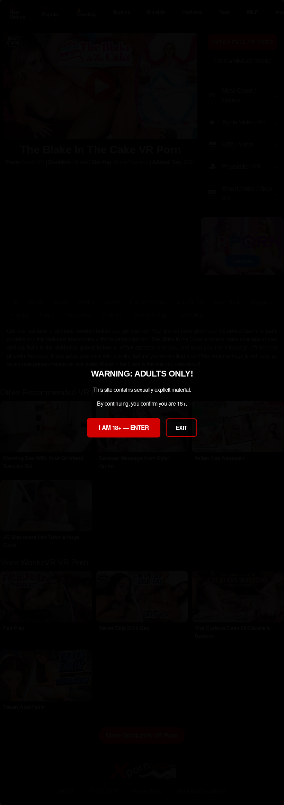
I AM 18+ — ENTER (124, 427)
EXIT (181, 428)
